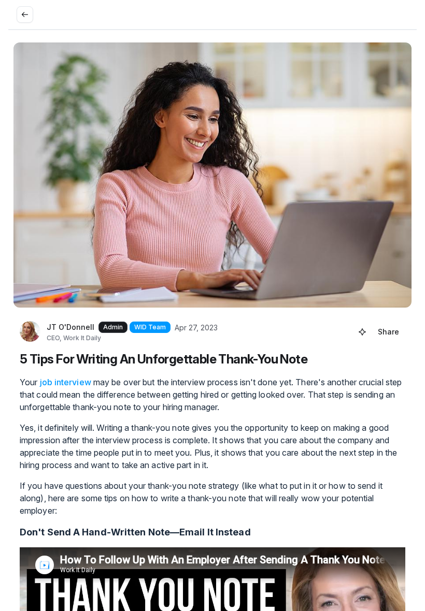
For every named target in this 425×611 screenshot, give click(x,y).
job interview (65, 382)
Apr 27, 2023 (196, 327)
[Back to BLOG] (25, 14)
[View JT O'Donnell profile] (30, 332)
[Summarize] (362, 332)
